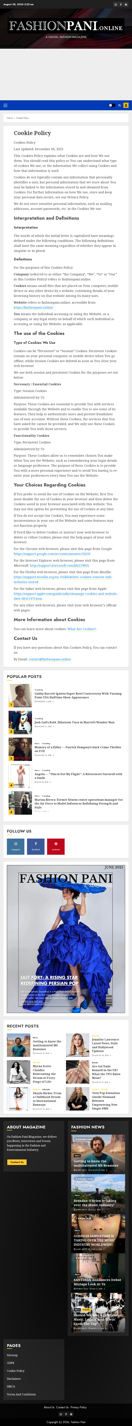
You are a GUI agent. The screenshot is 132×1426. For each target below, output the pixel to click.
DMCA (11, 1386)
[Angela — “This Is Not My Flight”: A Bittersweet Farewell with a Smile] (20, 776)
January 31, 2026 (44, 726)
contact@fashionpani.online (50, 659)
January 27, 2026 (44, 755)
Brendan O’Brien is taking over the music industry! (95, 1203)
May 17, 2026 (97, 1289)
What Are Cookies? (81, 629)
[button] (5, 105)
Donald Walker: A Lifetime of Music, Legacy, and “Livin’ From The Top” (98, 1319)
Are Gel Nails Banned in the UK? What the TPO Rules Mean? (106, 1072)
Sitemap (12, 1355)
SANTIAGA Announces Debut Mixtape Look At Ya (97, 1282)
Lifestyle (46, 1089)
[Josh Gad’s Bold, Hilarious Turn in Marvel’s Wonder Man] (20, 722)
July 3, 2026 (96, 1210)
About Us (49, 1407)
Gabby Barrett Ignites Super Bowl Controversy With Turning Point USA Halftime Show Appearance (78, 695)
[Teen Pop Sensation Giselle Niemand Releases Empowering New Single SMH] (77, 1099)
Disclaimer (14, 1379)
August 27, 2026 (42, 1053)
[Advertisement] (66, 74)
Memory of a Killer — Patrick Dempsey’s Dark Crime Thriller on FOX (78, 749)
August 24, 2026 (101, 1055)
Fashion (36, 1089)
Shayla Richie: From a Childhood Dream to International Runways (47, 1099)
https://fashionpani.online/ (33, 307)
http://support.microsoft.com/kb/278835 (59, 565)
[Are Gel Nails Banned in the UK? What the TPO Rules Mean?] (77, 1072)
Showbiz (96, 1036)
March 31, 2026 (97, 1328)
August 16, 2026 (42, 1109)
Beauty (95, 1063)
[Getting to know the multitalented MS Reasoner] (18, 1045)
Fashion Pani (78, 1422)
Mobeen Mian (82, 1289)
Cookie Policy (15, 1371)
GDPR (10, 1363)
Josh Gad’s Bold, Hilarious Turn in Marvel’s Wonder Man (74, 722)
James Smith (81, 1170)
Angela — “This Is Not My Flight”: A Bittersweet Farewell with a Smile (78, 776)
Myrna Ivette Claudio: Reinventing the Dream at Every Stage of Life (44, 1074)
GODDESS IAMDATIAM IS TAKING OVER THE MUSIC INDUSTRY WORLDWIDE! (94, 1240)
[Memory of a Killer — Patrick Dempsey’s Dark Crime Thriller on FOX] (20, 749)
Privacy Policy (78, 1407)
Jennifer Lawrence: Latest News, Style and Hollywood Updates (105, 1045)
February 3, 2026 (44, 701)
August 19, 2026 (101, 1082)
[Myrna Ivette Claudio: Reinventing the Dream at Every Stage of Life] (18, 1072)
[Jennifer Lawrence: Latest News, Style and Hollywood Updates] (77, 1045)
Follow (126, 105)
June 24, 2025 (42, 782)
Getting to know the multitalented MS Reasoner (47, 1045)
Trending (39, 690)
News (37, 743)
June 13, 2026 (96, 1249)
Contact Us (17, 1162)
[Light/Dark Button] (112, 105)
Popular (104, 1089)
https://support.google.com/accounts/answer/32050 (52, 554)
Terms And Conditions (21, 1394)
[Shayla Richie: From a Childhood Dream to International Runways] (18, 1099)
